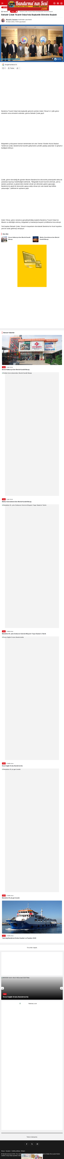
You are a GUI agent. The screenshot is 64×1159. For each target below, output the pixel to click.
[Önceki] (2, 988)
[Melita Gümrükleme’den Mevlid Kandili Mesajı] (48, 239)
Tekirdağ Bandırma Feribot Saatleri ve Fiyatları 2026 (19, 938)
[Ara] (54, 3)
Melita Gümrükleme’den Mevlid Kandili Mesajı (16, 501)
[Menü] (2, 3)
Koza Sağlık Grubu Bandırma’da (12, 766)
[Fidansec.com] (32, 1065)
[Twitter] (32, 1144)
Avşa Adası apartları (12, 1155)
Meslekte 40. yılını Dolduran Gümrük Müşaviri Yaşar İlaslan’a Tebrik (24, 634)
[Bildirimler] (61, 3)
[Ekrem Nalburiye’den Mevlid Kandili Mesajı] (16, 239)
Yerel (3, 367)
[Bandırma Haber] (28, 5)
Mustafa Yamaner (12, 19)
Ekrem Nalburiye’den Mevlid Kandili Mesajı (16, 369)
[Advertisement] (32, 90)
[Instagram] (37, 1144)
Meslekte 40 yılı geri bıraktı (11, 898)
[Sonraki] (61, 988)
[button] (58, 3)
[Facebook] (27, 1144)
